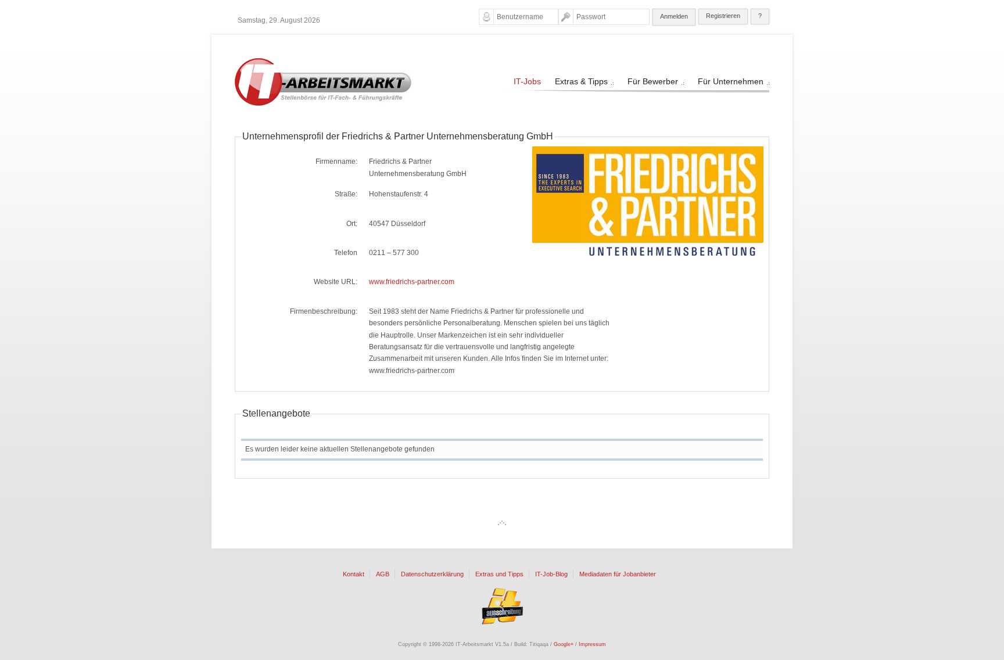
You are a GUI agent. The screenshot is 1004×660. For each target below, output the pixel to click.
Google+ (563, 644)
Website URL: (335, 282)
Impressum (592, 644)
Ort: (351, 224)
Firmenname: (336, 161)
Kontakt (353, 574)
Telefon (345, 253)
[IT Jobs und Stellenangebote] (323, 103)
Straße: (346, 194)
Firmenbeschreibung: (323, 311)
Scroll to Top (502, 523)
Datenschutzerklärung (432, 574)
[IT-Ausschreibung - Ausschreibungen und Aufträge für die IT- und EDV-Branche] (502, 606)
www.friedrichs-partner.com (411, 282)
